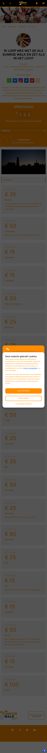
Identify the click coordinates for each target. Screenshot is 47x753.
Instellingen (23, 398)
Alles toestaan (23, 391)
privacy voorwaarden (30, 368)
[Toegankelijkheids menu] (44, 750)
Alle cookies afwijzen (23, 403)
